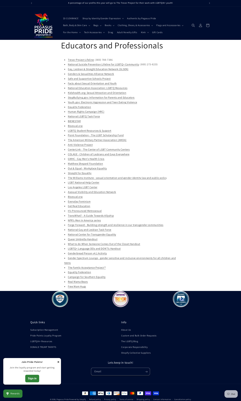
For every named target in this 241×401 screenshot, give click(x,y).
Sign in (32, 378)
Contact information (162, 399)
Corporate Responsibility (134, 347)
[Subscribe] (146, 372)
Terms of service (126, 399)
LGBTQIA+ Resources (41, 341)
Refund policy (95, 399)
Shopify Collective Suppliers (136, 352)
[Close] (58, 362)
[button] (102, 18)
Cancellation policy (182, 399)
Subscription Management (44, 329)
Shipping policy (143, 399)
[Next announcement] (209, 3)
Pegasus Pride (63, 399)
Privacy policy (110, 399)
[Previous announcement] (31, 3)
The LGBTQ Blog (129, 341)
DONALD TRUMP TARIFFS (43, 347)
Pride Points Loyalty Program (45, 335)
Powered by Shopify (77, 399)
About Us (126, 329)
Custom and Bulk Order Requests (139, 335)
